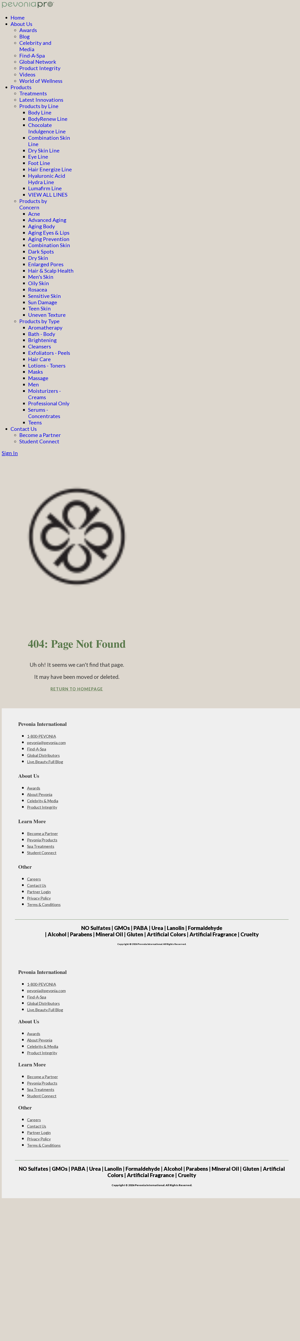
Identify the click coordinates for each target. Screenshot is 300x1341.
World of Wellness (40, 81)
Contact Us (24, 429)
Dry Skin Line (44, 150)
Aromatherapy (45, 327)
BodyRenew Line (47, 119)
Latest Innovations (41, 99)
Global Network (37, 61)
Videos (27, 74)
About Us (21, 24)
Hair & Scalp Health (51, 270)
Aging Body (41, 226)
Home (18, 17)
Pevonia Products (42, 839)
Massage (38, 378)
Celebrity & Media (42, 800)
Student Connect (39, 441)
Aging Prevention (48, 239)
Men (33, 384)
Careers (34, 879)
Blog (24, 36)
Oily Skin (38, 283)
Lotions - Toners (46, 365)
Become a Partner (40, 435)
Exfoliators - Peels (49, 353)
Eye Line (38, 156)
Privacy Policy (39, 898)
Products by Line (38, 106)
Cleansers (39, 346)
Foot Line (39, 163)
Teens (35, 422)
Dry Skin (38, 258)
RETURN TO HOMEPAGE (77, 689)
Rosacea (37, 289)
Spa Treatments (40, 846)
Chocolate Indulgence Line (47, 128)
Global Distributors (43, 755)
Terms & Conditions (44, 904)
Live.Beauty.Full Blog (45, 761)
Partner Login (39, 891)
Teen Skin (39, 308)
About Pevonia (39, 794)
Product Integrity (39, 68)
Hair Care (39, 359)
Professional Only (48, 403)
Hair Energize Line (50, 169)
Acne (34, 213)
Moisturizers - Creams (44, 394)
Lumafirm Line (45, 188)
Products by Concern (33, 204)
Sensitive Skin (44, 296)
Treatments (33, 93)
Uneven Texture (47, 315)
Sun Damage (42, 302)
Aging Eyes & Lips (48, 232)
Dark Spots (41, 251)
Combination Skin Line (49, 140)
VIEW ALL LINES (47, 194)
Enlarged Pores (45, 264)
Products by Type (39, 321)
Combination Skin (49, 245)
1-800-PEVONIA (41, 736)
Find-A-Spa (32, 55)
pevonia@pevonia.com (46, 742)
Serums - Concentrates (44, 412)
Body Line (39, 112)
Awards (28, 30)
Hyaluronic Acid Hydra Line (46, 178)
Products (21, 87)
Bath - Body (41, 334)
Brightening (42, 340)
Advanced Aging (47, 220)
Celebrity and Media (35, 46)
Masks (35, 371)
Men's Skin (40, 277)
